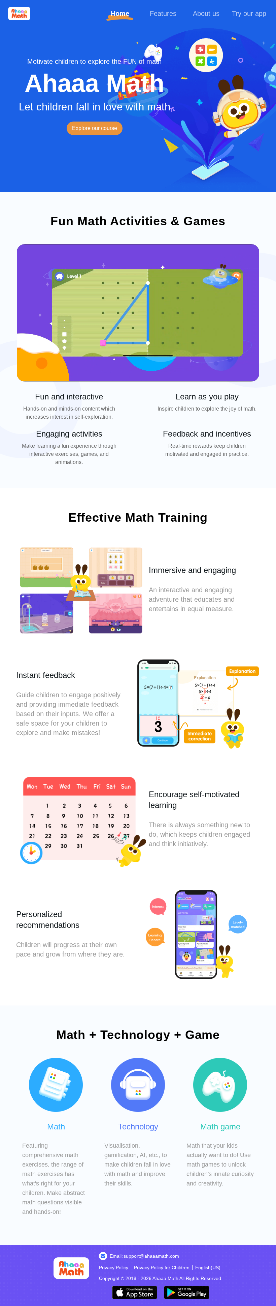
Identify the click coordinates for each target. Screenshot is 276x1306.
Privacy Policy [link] (113, 1267)
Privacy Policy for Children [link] (161, 1267)
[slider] (138, 368)
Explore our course (94, 128)
